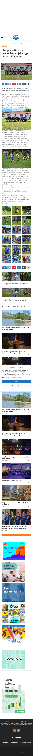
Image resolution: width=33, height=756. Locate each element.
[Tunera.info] (16, 37)
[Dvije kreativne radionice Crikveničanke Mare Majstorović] (16, 493)
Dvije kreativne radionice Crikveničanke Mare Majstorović (16, 503)
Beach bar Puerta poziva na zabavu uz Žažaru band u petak (16, 457)
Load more (16, 534)
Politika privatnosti (16, 388)
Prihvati (16, 381)
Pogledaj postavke (16, 385)
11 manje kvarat (10, 742)
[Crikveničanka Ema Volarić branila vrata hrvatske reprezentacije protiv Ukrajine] (16, 517)
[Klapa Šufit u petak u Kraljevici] (16, 471)
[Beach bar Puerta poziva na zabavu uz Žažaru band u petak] (16, 365)
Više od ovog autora (25, 306)
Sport (5, 43)
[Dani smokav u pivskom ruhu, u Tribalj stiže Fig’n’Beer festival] (16, 318)
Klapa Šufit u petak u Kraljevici (11, 480)
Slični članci (16, 306)
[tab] (16, 306)
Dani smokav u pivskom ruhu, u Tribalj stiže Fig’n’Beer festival (15, 328)
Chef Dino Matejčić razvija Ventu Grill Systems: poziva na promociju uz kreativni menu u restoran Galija (15, 352)
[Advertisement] (16, 17)
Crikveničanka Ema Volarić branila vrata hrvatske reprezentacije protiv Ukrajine (14, 527)
